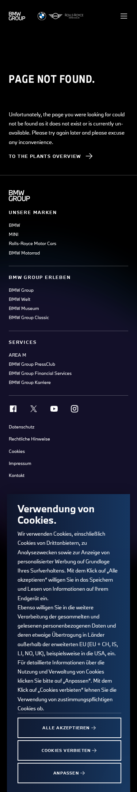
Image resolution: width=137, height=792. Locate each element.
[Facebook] (13, 408)
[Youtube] (54, 408)
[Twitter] (33, 408)
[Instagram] (74, 408)
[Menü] (123, 16)
